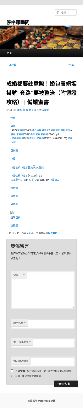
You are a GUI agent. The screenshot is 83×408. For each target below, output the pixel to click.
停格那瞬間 (18, 22)
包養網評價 (17, 138)
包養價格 (15, 175)
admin (45, 110)
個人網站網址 (20, 360)
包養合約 (15, 167)
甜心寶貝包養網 (40, 130)
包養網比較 (26, 167)
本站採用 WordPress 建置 (41, 400)
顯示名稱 (19, 323)
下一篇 (72, 64)
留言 (19, 275)
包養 (12, 117)
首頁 (9, 53)
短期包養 (15, 217)
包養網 (21, 130)
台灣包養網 (64, 130)
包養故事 (54, 179)
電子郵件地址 (22, 342)
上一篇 (11, 64)
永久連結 (52, 233)
